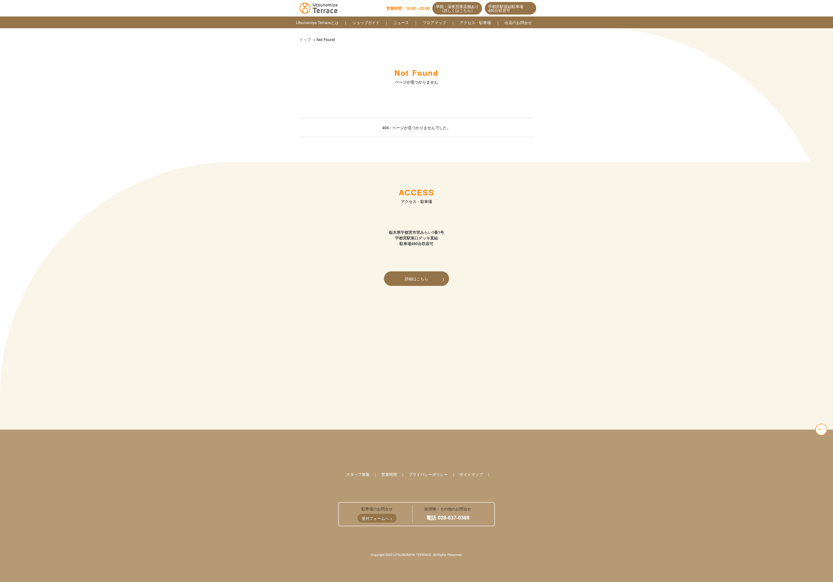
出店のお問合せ (518, 22)
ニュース (401, 22)
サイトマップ (471, 474)
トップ (305, 39)
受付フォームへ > (377, 518)
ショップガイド (366, 22)
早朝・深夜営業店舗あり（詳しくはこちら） (457, 8)
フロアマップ (434, 22)
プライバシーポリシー (428, 474)
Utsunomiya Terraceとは (317, 22)
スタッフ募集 (358, 474)
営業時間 (389, 474)
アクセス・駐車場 (475, 22)
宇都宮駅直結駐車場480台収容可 (505, 8)
